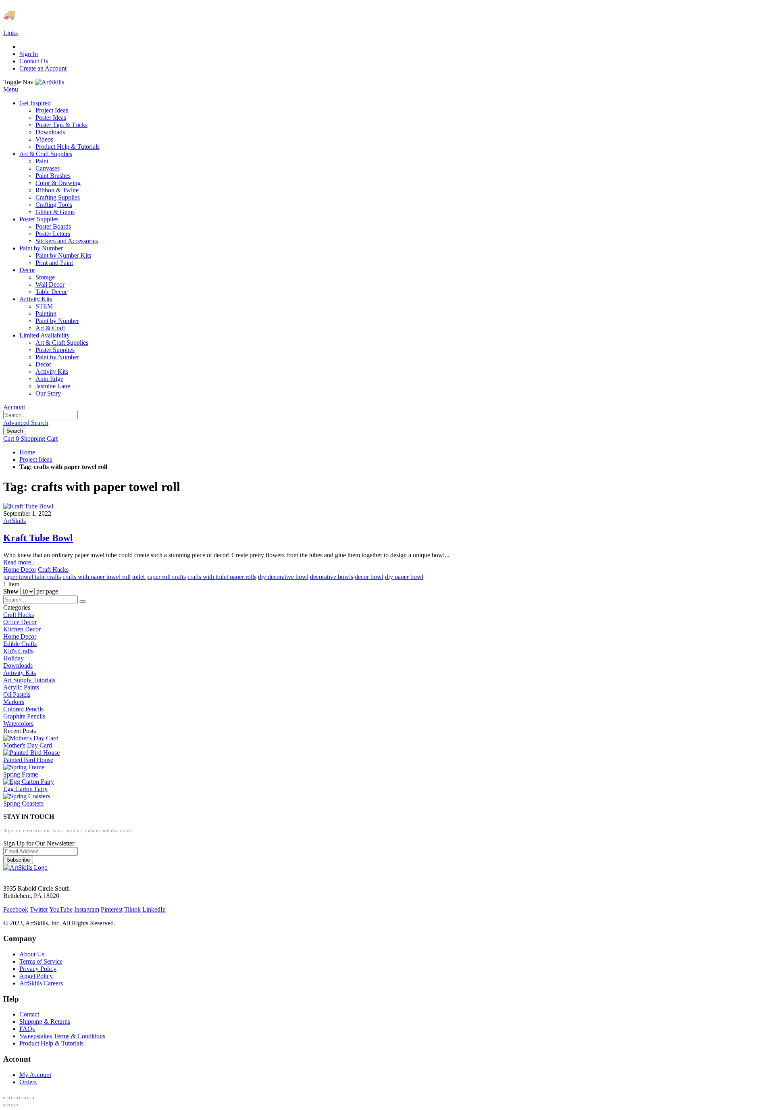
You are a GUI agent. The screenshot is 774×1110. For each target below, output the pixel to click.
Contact (29, 1014)
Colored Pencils (23, 709)
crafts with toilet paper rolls (221, 576)
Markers (13, 701)
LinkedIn (154, 909)
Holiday (13, 658)
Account (14, 407)
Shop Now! (148, 14)
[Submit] (82, 601)
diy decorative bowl (283, 576)
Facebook (15, 909)
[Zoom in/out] (30, 1098)
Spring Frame (20, 774)
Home (27, 452)
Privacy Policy (37, 968)
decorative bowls (331, 576)
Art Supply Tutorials (29, 680)
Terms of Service (40, 961)
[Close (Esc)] (6, 1098)
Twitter (39, 909)
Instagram (86, 909)
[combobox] (40, 415)
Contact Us (33, 61)
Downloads (18, 665)
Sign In (28, 53)
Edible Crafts (20, 643)
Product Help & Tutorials (51, 1043)
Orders (28, 1082)
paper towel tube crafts (32, 576)
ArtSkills (14, 520)
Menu (10, 89)
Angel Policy (36, 976)
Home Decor (19, 569)
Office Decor (20, 622)
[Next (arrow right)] (14, 1105)
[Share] (14, 1098)
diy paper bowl (404, 576)
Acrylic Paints (21, 687)
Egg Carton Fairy (25, 788)
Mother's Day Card (27, 745)
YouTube (61, 909)
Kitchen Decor (22, 629)
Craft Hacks (53, 569)
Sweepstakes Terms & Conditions (62, 1036)
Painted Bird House (28, 759)
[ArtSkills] (49, 82)
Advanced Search (25, 422)
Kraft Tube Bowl (38, 538)
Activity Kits (19, 672)
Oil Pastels (16, 694)
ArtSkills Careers (41, 983)
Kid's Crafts (18, 651)
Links (10, 32)
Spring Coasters (23, 803)
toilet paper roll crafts (159, 576)
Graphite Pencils (24, 716)
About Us (31, 954)
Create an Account (43, 68)
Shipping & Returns (44, 1021)
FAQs (27, 1028)
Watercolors (18, 723)
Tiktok (132, 909)
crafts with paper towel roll (96, 576)
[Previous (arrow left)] (6, 1105)
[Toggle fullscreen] (22, 1098)
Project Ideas (35, 459)
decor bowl (369, 576)
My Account (35, 1074)
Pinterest (112, 909)
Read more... (19, 562)
